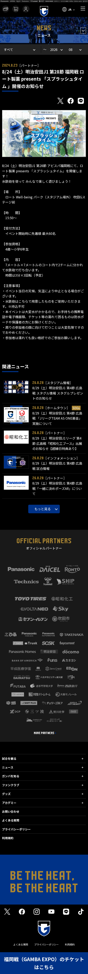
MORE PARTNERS (44, 733)
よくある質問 (10, 820)
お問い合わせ (10, 811)
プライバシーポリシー (16, 829)
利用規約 (8, 838)
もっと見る (42, 508)
